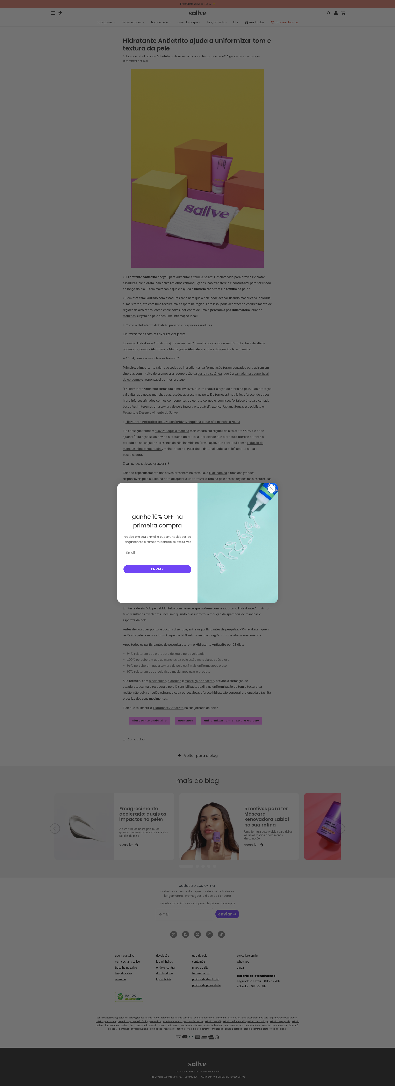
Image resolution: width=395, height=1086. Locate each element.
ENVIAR (157, 569)
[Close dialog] (271, 489)
